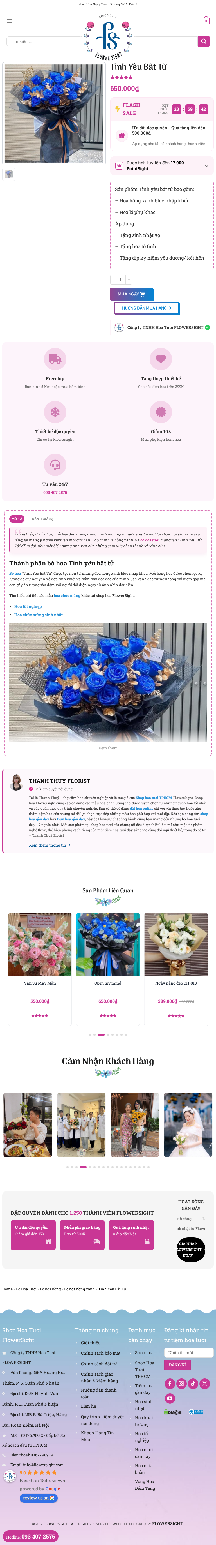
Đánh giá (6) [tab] (42, 519)
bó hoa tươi (149, 539)
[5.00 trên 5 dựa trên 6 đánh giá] (162, 78)
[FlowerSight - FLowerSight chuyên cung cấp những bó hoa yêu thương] (108, 36)
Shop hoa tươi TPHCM (154, 797)
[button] (90, 1035)
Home (7, 1289)
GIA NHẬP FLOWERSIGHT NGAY (189, 1249)
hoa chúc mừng (67, 595)
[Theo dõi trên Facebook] (170, 1383)
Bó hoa (15, 573)
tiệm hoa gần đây (71, 819)
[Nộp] (204, 41)
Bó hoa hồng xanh (79, 1289)
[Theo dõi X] (204, 1383)
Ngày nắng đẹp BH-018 (108, 983)
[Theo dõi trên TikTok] (193, 1383)
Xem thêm (108, 747)
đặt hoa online (141, 808)
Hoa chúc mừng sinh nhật (38, 614)
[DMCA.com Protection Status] (173, 1411)
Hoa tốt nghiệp (28, 606)
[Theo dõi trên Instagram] (181, 1383)
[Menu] (9, 21)
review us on (36, 1497)
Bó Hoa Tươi (26, 1289)
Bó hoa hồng (50, 1289)
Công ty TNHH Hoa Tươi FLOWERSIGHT (165, 327)
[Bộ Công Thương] (196, 1411)
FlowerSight (167, 1523)
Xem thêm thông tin (47, 845)
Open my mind (39, 983)
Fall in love (176, 983)
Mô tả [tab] (17, 519)
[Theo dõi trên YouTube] (170, 1398)
